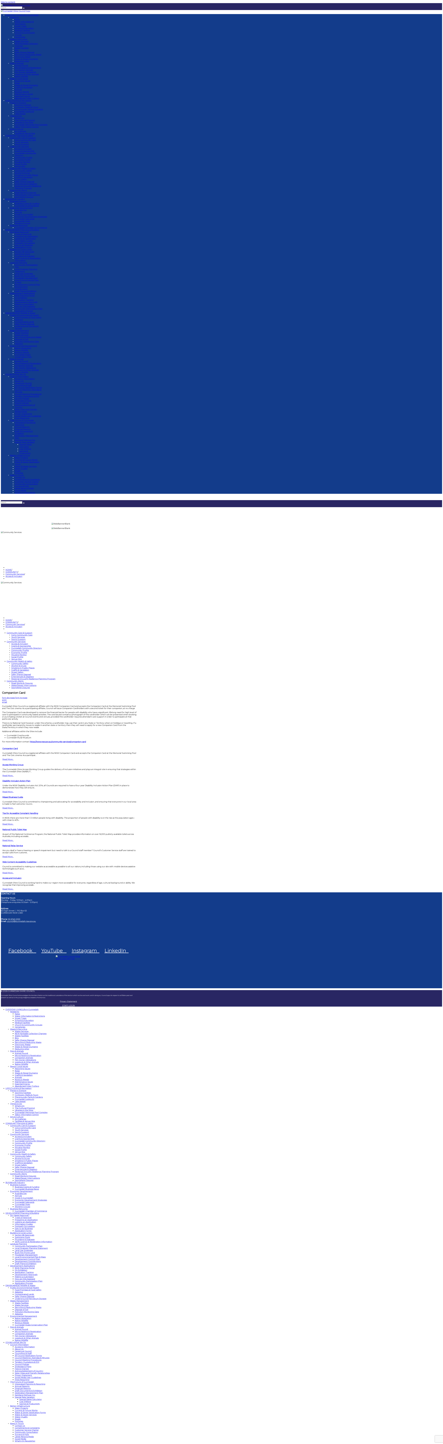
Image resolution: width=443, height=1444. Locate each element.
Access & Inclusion (14, 576)
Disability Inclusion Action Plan (16, 781)
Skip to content (8, 2)
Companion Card (10, 748)
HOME (9, 570)
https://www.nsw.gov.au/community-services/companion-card (58, 742)
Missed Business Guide (12, 797)
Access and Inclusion (11, 878)
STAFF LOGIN (68, 1005)
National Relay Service (12, 846)
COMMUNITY (12, 572)
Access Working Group (13, 765)
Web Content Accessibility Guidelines (19, 862)
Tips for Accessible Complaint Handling (20, 813)
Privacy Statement (68, 1001)
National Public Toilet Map (14, 829)
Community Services (15, 574)
